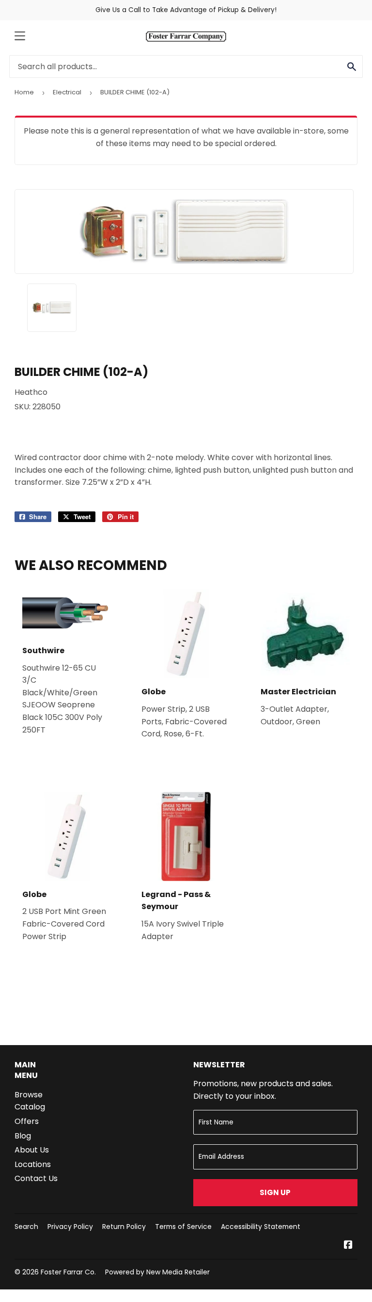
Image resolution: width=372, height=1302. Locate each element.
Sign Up (275, 1192)
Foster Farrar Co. (68, 1272)
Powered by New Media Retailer (157, 1272)
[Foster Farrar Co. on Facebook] (348, 1245)
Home (24, 92)
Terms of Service (183, 1226)
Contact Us (36, 1178)
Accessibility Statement (260, 1226)
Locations (33, 1164)
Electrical (67, 92)
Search (26, 1226)
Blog (23, 1135)
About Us (32, 1149)
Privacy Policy (70, 1226)
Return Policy (124, 1226)
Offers (27, 1121)
